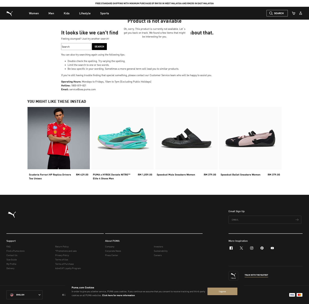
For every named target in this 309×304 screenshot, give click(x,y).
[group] (58, 144)
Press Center (111, 255)
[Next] (276, 144)
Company (109, 246)
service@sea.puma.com (82, 89)
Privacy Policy (62, 255)
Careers (158, 255)
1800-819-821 (78, 85)
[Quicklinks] (300, 13)
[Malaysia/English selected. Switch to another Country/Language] (24, 295)
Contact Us (11, 255)
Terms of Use (61, 259)
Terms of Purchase (64, 264)
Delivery (10, 268)
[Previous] (32, 144)
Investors (158, 246)
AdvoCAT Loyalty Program (68, 268)
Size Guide (11, 259)
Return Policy (62, 246)
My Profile (11, 264)
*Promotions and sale (66, 250)
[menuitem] (34, 13)
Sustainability (161, 250)
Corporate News (113, 250)
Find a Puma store (15, 250)
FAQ (8, 246)
